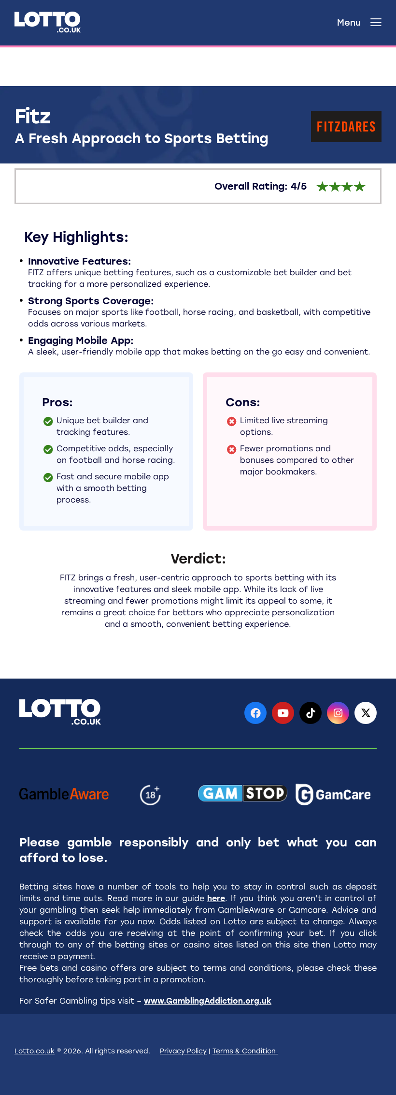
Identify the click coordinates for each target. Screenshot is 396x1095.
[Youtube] (283, 713)
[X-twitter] (365, 713)
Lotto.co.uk (34, 1051)
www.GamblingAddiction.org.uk (207, 1001)
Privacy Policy (183, 1051)
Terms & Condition (245, 1051)
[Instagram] (338, 713)
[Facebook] (255, 713)
